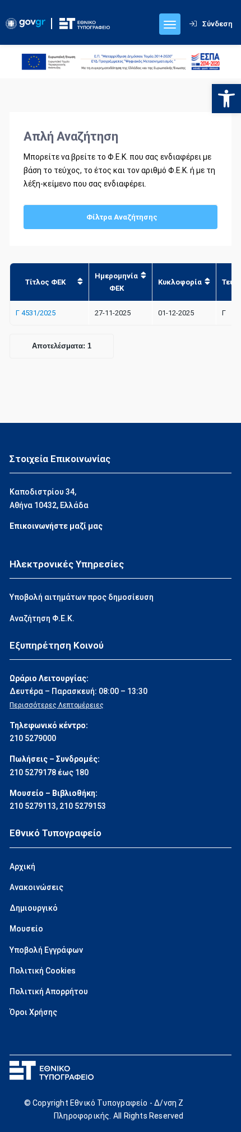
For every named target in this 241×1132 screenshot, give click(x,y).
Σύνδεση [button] (217, 24)
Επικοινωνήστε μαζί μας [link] (56, 525)
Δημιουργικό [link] (34, 907)
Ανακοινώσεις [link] (36, 887)
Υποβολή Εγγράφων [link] (46, 949)
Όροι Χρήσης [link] (33, 1012)
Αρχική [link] (22, 866)
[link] (226, 98)
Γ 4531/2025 (35, 313)
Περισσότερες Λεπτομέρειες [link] (57, 705)
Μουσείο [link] (26, 928)
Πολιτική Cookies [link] (43, 970)
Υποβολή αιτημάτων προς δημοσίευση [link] (82, 597)
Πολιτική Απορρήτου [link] (49, 991)
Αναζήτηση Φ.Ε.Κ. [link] (42, 618)
